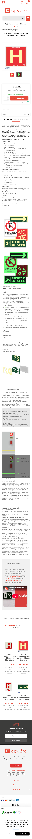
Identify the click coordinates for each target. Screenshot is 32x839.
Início (3, 29)
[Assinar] (16, 740)
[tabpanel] (16, 23)
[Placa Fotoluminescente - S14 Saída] (23, 695)
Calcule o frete (5, 109)
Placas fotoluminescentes (22, 30)
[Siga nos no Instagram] (18, 774)
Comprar (20, 98)
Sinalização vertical (11, 29)
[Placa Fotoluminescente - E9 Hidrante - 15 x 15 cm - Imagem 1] (12, 74)
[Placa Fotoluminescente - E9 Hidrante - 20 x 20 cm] (23, 655)
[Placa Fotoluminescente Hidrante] (9, 695)
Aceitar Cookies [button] (22, 833)
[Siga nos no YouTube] (13, 774)
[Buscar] (23, 18)
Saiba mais (16, 765)
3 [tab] (17, 26)
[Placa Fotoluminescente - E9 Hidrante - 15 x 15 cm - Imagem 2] (19, 74)
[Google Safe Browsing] (17, 812)
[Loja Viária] (16, 10)
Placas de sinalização (7, 30)
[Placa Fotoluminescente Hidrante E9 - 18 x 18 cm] (9, 655)
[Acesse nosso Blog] (22, 774)
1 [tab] (14, 26)
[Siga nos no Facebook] (9, 774)
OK (26, 114)
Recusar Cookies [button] (8, 833)
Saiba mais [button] (16, 829)
